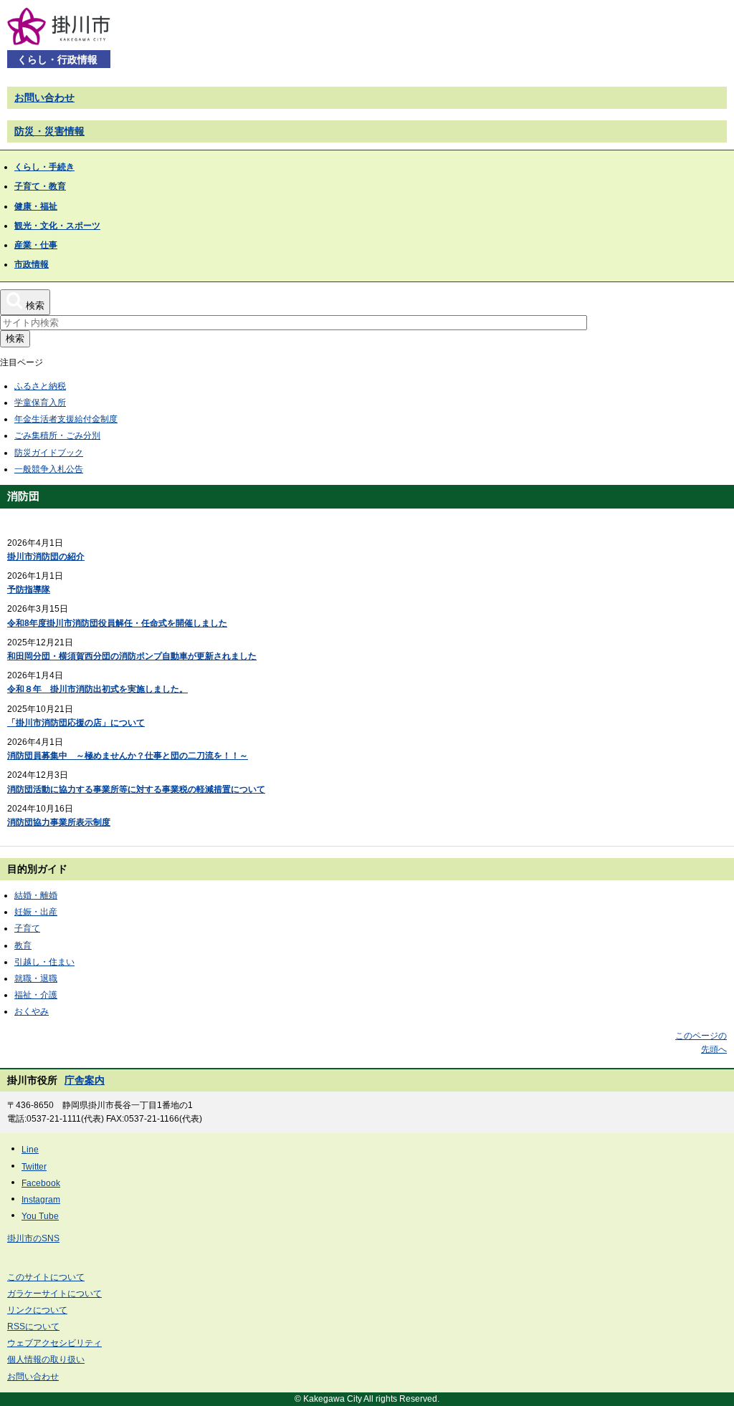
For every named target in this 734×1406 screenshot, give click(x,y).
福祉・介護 (35, 995)
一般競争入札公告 (48, 469)
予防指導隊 (28, 589)
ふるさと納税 (40, 386)
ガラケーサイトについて (54, 1294)
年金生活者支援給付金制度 (66, 419)
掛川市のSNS (33, 1238)
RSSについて (33, 1326)
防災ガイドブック (48, 453)
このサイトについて (46, 1277)
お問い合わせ (44, 97)
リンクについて (37, 1310)
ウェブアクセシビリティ (54, 1343)
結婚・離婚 (35, 895)
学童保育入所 (40, 403)
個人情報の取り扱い (46, 1359)
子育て (27, 928)
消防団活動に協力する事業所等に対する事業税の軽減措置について (136, 789)
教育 (23, 945)
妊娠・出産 (35, 912)
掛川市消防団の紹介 (46, 557)
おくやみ (31, 1011)
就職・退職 (35, 978)
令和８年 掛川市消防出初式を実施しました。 (97, 689)
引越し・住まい (44, 962)
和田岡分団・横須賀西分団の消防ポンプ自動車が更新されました (132, 656)
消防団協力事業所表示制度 (58, 822)
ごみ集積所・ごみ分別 (57, 435)
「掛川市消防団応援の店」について (76, 723)
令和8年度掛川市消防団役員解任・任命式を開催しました (117, 623)
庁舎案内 (85, 1080)
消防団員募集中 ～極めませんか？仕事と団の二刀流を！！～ (127, 756)
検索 (15, 338)
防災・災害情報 (49, 131)
